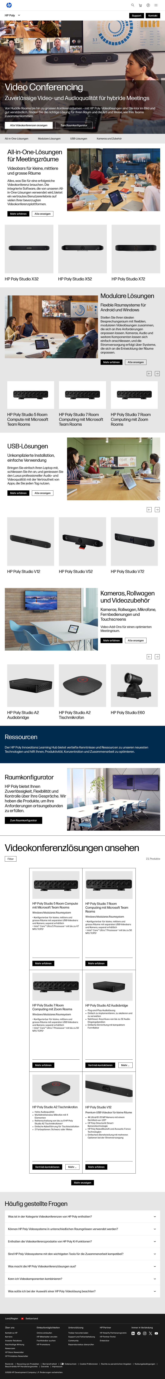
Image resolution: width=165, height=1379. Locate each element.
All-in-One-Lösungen (16, 138)
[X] (150, 1333)
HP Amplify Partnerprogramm (113, 1333)
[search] (133, 5)
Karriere (8, 1337)
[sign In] (148, 5)
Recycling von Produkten (28, 1364)
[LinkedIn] (133, 1333)
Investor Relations (13, 1341)
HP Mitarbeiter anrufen (47, 1337)
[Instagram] (144, 1333)
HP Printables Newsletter (16, 1356)
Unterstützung (75, 1327)
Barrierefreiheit (50, 1364)
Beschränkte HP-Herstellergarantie (21, 1366)
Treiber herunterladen (78, 1333)
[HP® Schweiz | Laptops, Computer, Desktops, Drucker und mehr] (9, 5)
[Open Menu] (156, 5)
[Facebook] (139, 1333)
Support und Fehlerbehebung (81, 1337)
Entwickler (104, 1341)
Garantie (45, 1366)
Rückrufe (9, 1364)
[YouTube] (156, 1333)
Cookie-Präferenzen (89, 1364)
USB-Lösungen (78, 138)
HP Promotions (43, 1344)
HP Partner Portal (108, 1337)
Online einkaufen (44, 1333)
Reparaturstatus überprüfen (81, 1344)
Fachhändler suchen (46, 1341)
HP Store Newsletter (14, 1352)
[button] (149, 373)
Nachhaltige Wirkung (14, 1344)
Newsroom (10, 1348)
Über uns (10, 1327)
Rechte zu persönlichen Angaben (116, 1364)
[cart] (140, 5)
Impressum (57, 1366)
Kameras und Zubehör (109, 138)
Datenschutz (70, 1364)
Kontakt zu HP (11, 1333)
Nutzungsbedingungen (145, 1364)
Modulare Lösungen (49, 138)
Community (73, 1341)
